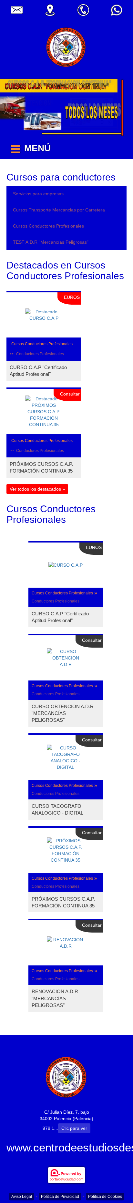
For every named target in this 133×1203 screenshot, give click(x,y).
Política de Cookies (105, 1196)
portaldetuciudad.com (66, 1179)
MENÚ (37, 148)
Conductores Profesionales (40, 354)
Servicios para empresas (38, 193)
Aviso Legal (21, 1196)
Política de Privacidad (60, 1196)
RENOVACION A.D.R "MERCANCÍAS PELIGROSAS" (55, 998)
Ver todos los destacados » (37, 489)
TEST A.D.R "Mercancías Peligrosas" (50, 242)
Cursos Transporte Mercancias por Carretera (59, 209)
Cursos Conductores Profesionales (48, 226)
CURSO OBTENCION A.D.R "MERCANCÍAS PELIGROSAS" (63, 713)
